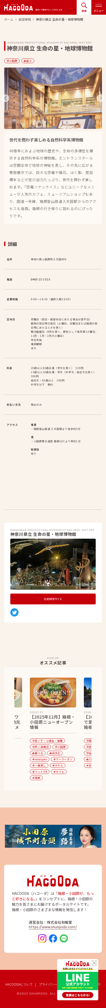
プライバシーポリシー (54, 984)
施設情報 (25, 19)
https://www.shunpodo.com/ (53, 927)
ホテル (57, 765)
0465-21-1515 (40, 279)
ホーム (8, 19)
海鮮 (36, 778)
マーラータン (63, 759)
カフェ (58, 771)
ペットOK (39, 771)
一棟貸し (39, 765)
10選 (90, 759)
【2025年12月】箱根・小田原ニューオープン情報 (52, 722)
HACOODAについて (19, 984)
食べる (37, 753)
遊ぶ (28, 61)
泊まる (54, 753)
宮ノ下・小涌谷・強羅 (47, 741)
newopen (39, 759)
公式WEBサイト (53, 599)
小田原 (11, 61)
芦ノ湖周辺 (40, 747)
